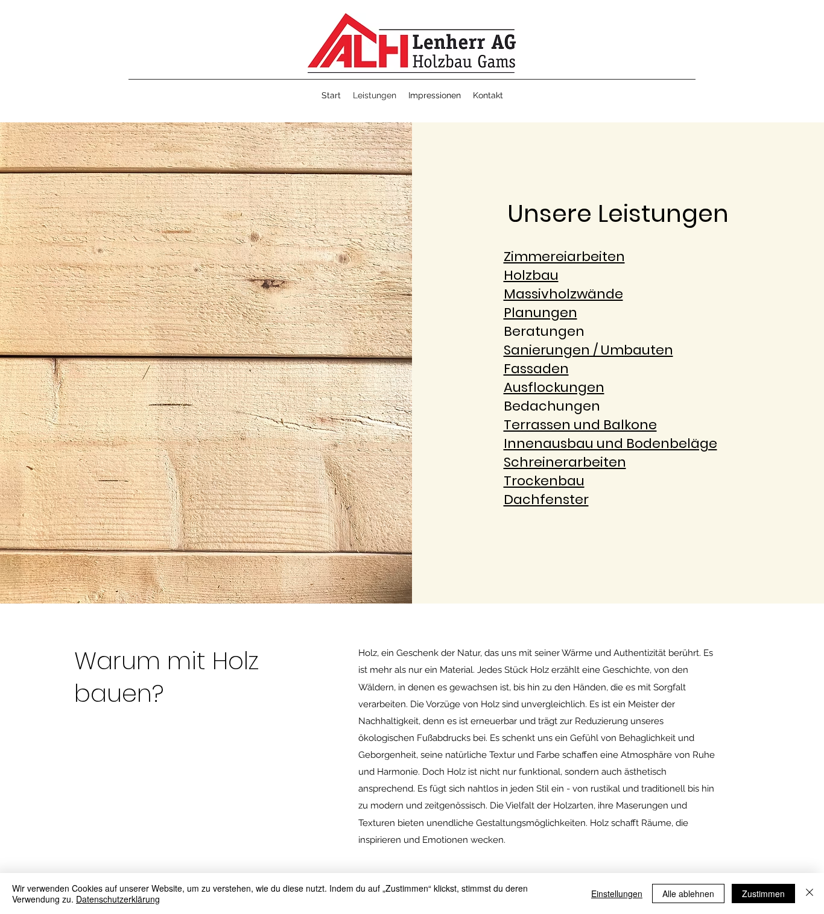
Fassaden (536, 368)
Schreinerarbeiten (565, 462)
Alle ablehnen (688, 893)
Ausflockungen (554, 387)
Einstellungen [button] (616, 893)
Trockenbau (544, 480)
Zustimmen (763, 893)
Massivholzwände (563, 294)
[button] (488, 95)
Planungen (540, 312)
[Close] (809, 893)
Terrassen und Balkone (580, 424)
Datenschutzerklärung (118, 899)
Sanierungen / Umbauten (588, 350)
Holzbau (531, 275)
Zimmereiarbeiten (564, 256)
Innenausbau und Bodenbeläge (610, 443)
